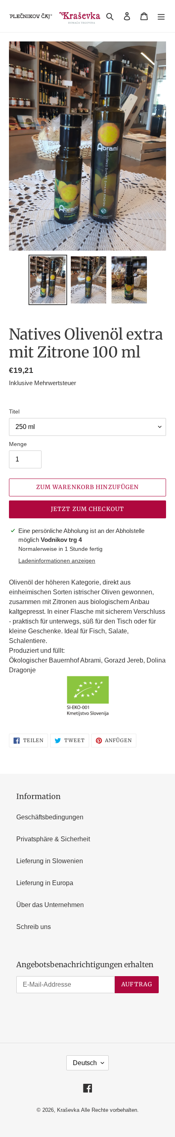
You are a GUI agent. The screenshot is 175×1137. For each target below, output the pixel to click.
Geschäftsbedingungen (49, 817)
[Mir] (161, 16)
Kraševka (68, 1110)
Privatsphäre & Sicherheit (53, 839)
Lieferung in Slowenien (49, 861)
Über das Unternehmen (50, 904)
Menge (18, 444)
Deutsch (85, 1062)
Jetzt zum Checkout (87, 509)
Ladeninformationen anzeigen (56, 560)
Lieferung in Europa (44, 882)
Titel (14, 411)
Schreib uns (33, 926)
